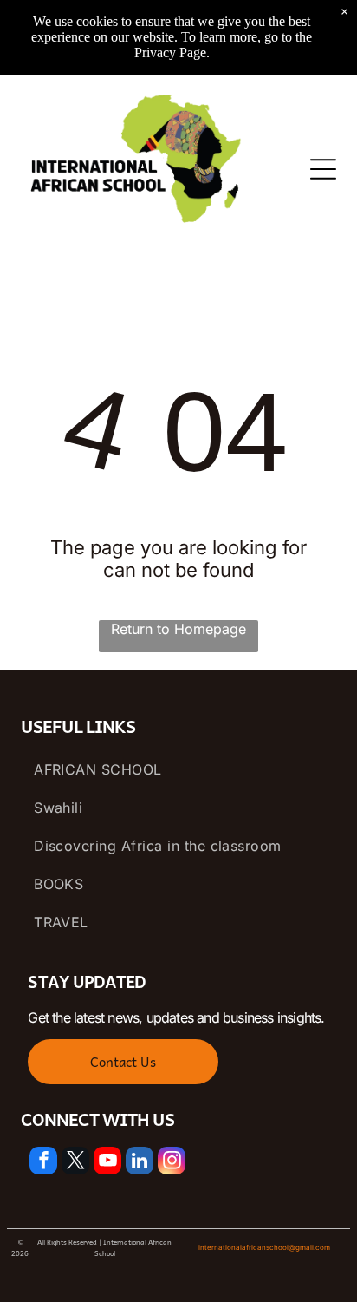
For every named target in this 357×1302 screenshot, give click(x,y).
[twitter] (75, 1163)
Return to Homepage (178, 629)
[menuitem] (178, 769)
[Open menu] (323, 169)
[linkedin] (139, 1163)
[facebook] (43, 1163)
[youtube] (107, 1163)
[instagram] (171, 1163)
